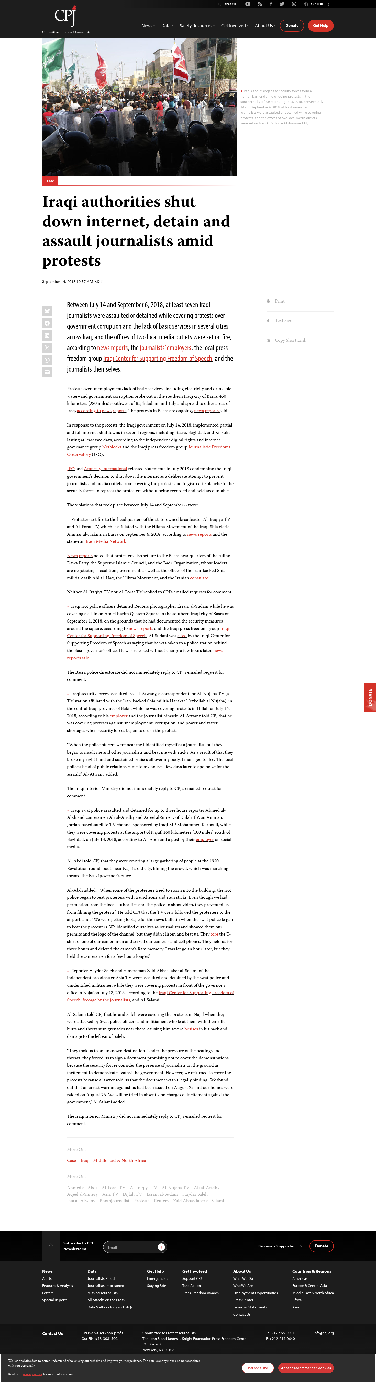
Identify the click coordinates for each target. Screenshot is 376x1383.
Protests (141, 1201)
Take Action (191, 1285)
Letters (47, 1292)
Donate (291, 25)
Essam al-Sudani (162, 1194)
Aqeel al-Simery (82, 1194)
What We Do (243, 1278)
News (72, 556)
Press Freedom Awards (200, 1292)
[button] (328, 4)
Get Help (321, 25)
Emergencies (157, 1278)
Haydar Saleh (195, 1194)
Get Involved (194, 1271)
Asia (295, 1307)
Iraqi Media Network (106, 542)
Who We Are (243, 1285)
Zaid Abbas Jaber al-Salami (198, 1201)
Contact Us (242, 1314)
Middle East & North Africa (119, 1161)
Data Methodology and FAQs (109, 1307)
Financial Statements (250, 1307)
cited (182, 636)
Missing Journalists (102, 1292)
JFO (71, 469)
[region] (188, 1368)
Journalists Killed (101, 1278)
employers (179, 347)
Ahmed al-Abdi (82, 1188)
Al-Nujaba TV (175, 1188)
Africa (297, 1299)
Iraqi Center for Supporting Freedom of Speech (157, 358)
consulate (199, 578)
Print (279, 301)
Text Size (283, 321)
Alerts (47, 1278)
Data (92, 1271)
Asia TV (110, 1194)
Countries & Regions (311, 1271)
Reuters (161, 1201)
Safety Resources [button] (196, 25)
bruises (191, 1029)
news (103, 347)
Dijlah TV (132, 1194)
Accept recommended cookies (306, 1368)
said (86, 658)
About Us (242, 1271)
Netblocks (111, 447)
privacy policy (32, 1374)
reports (119, 347)
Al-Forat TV (113, 1188)
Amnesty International (105, 469)
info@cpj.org (324, 1332)
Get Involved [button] (233, 25)
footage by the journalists (106, 1000)
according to (89, 411)
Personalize (258, 1368)
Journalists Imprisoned (105, 1285)
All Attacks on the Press (106, 1299)
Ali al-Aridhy (206, 1188)
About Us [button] (264, 25)
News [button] (147, 25)
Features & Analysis (57, 1285)
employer (119, 716)
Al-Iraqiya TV (143, 1188)
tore (214, 934)
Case (50, 181)
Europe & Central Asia (309, 1285)
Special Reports (54, 1299)
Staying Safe (156, 1285)
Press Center (243, 1299)
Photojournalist (114, 1201)
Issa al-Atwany (81, 1201)
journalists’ (152, 347)
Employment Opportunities (255, 1292)
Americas (299, 1278)
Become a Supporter (276, 1245)
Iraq (85, 1161)
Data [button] (166, 25)
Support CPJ (192, 1278)
